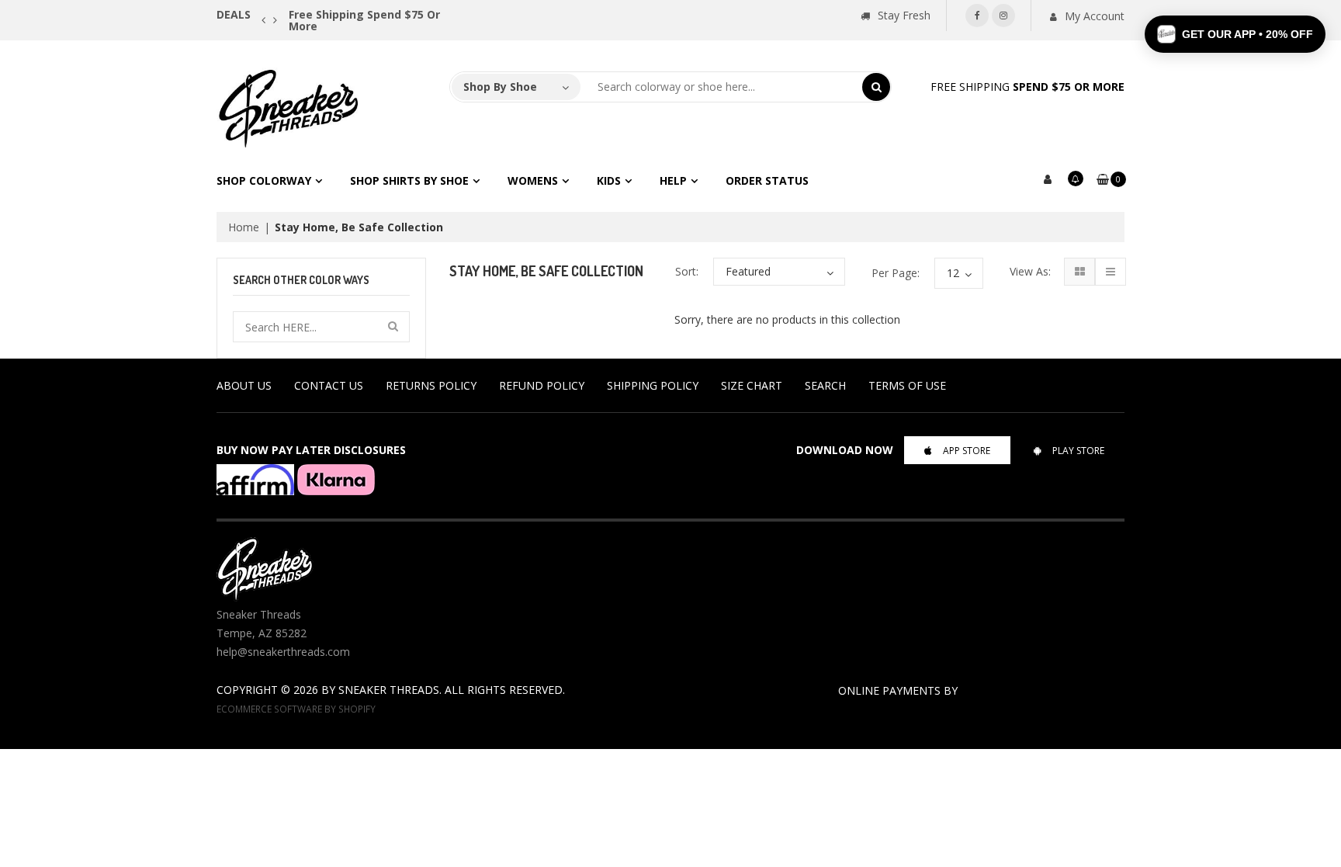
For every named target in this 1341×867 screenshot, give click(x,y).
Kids (609, 180)
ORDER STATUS (767, 180)
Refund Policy (541, 385)
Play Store (1078, 450)
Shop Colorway (264, 180)
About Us (244, 385)
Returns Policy (431, 385)
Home (243, 227)
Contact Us (328, 385)
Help (673, 180)
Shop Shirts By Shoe (409, 180)
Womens (533, 180)
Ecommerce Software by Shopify (296, 708)
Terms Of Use (907, 385)
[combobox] (721, 87)
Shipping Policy (652, 385)
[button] (1235, 34)
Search (825, 385)
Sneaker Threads (388, 689)
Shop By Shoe (500, 86)
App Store (966, 450)
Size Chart (751, 385)
